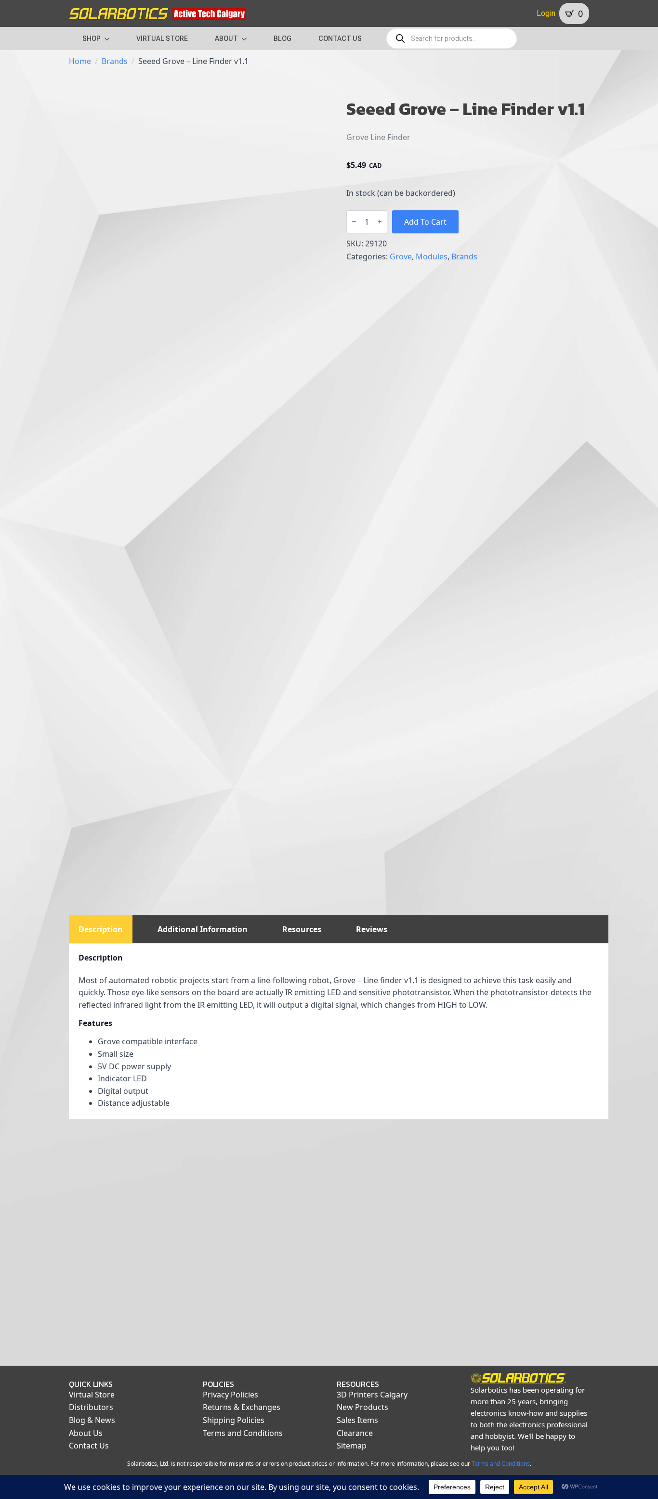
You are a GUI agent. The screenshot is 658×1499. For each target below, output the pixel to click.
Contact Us (89, 1445)
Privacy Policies (230, 1394)
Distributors (91, 1407)
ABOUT (226, 38)
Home (80, 61)
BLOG (282, 38)
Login (546, 13)
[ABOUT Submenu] (247, 38)
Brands (115, 61)
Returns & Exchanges (241, 1407)
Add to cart (425, 222)
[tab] (100, 929)
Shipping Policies (233, 1420)
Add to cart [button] (130, 1343)
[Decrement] (354, 221)
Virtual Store (92, 1394)
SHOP (91, 38)
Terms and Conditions (243, 1433)
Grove (401, 256)
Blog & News (92, 1420)
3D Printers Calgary (372, 1394)
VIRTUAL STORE (162, 38)
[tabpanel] (338, 1031)
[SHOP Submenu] (110, 38)
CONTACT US (340, 38)
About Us (86, 1433)
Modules (431, 256)
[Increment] (379, 221)
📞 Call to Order (269, 1343)
